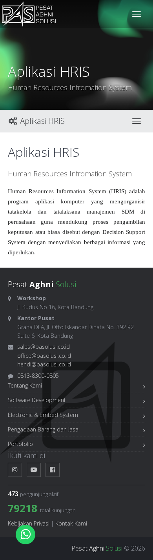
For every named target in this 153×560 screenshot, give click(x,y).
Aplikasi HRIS (41, 121)
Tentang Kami (25, 385)
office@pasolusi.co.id (44, 355)
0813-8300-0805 (38, 375)
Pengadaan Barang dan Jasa (43, 429)
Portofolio (20, 444)
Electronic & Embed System (43, 415)
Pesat (96, 548)
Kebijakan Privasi (28, 523)
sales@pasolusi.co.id (43, 346)
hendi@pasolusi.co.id (44, 364)
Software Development (37, 400)
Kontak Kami (71, 523)
